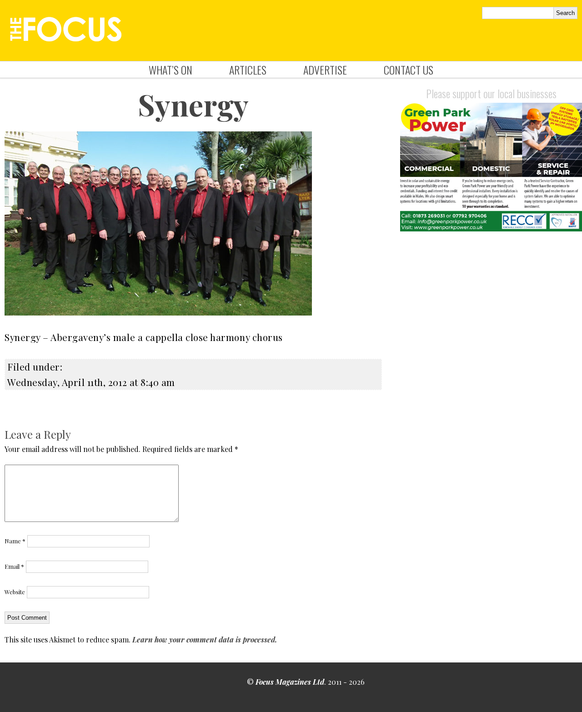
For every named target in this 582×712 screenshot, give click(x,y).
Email (14, 566)
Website (15, 592)
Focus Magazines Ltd (290, 682)
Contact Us (408, 69)
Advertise (325, 69)
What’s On (170, 69)
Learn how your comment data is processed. (204, 639)
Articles (247, 69)
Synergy (193, 104)
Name (15, 541)
